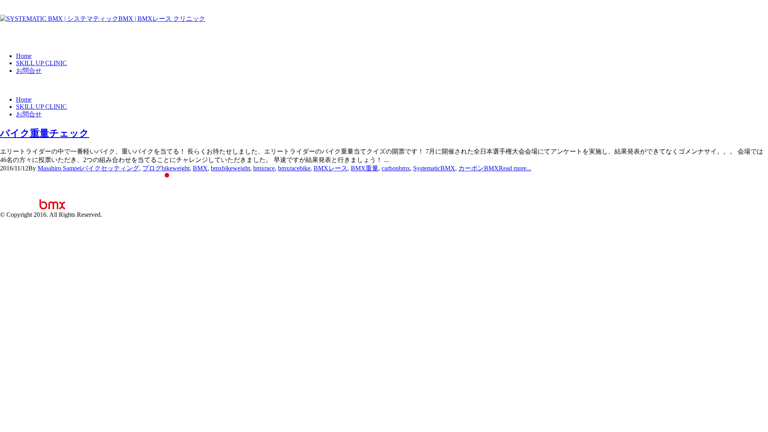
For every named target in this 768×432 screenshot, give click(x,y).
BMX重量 (364, 168)
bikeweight (176, 168)
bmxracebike (294, 168)
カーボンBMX (478, 168)
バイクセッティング (110, 168)
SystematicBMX (434, 168)
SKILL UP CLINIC (41, 63)
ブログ (152, 168)
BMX (200, 168)
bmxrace (264, 168)
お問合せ (29, 70)
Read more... (515, 168)
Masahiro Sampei (60, 168)
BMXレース (331, 168)
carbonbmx (396, 168)
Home (24, 55)
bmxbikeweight (230, 168)
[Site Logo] (102, 18)
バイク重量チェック (44, 133)
